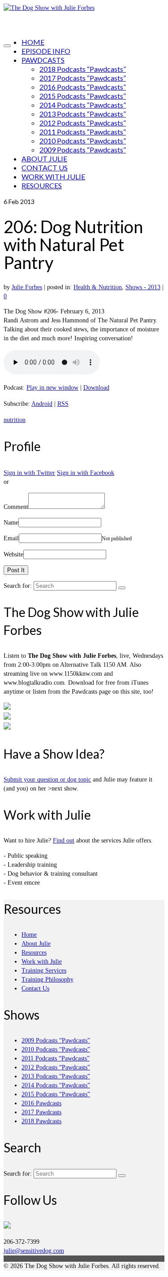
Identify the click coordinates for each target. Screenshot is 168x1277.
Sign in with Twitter (29, 472)
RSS (63, 403)
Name (11, 522)
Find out (63, 840)
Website (13, 554)
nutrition (15, 420)
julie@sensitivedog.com (34, 1250)
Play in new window (52, 387)
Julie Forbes (27, 287)
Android (41, 403)
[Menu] (7, 45)
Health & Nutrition (97, 287)
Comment (16, 507)
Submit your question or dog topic (47, 779)
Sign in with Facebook (85, 472)
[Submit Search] (121, 587)
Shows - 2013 (142, 287)
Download (96, 387)
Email (11, 538)
